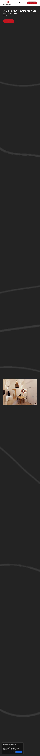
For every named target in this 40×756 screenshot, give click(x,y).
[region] (12, 748)
